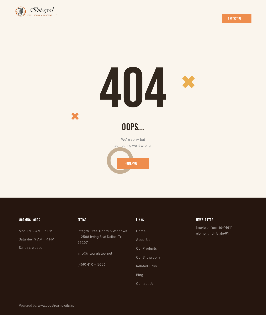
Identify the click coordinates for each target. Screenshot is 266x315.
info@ (82, 253)
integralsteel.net (99, 253)
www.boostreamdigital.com (57, 306)
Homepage (131, 163)
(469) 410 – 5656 (92, 264)
